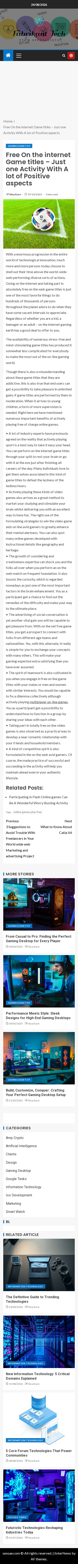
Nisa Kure (15, 194)
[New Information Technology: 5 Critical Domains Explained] (39, 1342)
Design (11, 1162)
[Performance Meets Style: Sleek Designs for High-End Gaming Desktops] (39, 981)
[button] (18, 55)
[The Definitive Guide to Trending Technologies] (39, 1265)
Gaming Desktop (19, 146)
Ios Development (19, 1195)
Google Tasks (16, 1179)
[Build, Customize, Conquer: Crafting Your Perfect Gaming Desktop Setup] (39, 1058)
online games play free (27, 812)
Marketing (13, 1204)
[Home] (8, 55)
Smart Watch (15, 1212)
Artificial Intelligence (21, 1146)
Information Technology (23, 1187)
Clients (11, 1154)
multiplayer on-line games (49, 702)
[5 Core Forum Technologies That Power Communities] (39, 1419)
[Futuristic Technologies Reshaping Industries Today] (39, 1495)
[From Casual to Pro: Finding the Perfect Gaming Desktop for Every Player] (39, 904)
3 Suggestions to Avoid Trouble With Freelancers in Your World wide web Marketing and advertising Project (20, 838)
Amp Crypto (15, 1138)
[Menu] (18, 55)
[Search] (64, 55)
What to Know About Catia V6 (56, 827)
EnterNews (62, 1553)
